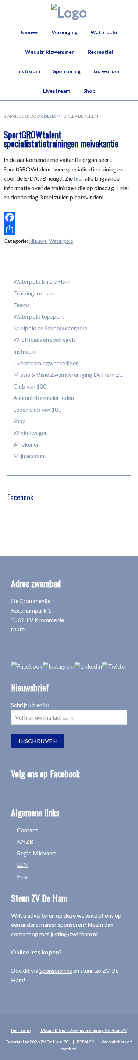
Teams (21, 304)
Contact (27, 829)
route (18, 628)
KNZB (25, 841)
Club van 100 (29, 386)
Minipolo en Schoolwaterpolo (50, 328)
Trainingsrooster (34, 293)
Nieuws (38, 241)
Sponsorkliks (55, 970)
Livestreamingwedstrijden (46, 362)
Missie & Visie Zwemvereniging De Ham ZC (68, 374)
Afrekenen (26, 444)
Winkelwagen (30, 432)
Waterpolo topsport (38, 316)
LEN (22, 864)
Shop (19, 420)
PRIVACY (85, 1042)
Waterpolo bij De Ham (41, 281)
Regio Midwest (36, 853)
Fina (22, 876)
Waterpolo (61, 241)
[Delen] (69, 229)
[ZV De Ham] (69, 12)
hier (79, 178)
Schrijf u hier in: (30, 704)
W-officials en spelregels (44, 339)
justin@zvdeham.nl (74, 933)
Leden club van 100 (37, 409)
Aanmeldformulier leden (43, 397)
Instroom (24, 351)
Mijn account (29, 455)
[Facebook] (69, 217)
